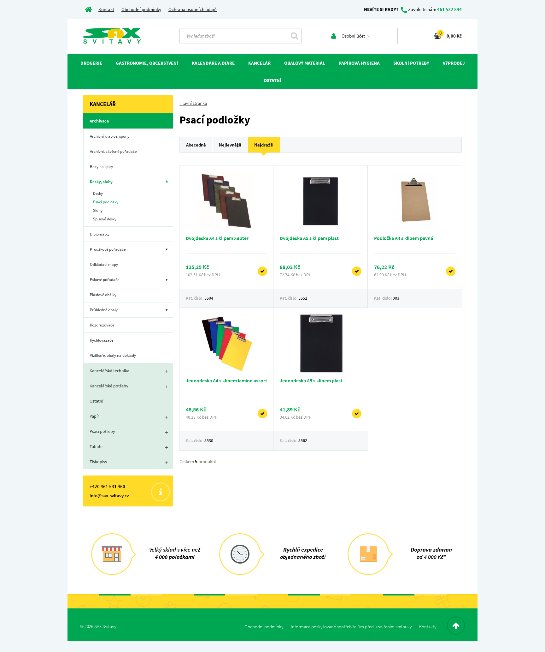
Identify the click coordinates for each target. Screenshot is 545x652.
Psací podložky (105, 202)
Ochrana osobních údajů (192, 9)
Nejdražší (263, 145)
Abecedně (196, 145)
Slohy (98, 210)
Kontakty (428, 627)
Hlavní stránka (193, 103)
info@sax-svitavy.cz (109, 496)
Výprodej (454, 63)
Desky (98, 193)
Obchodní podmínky (141, 9)
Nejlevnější (230, 145)
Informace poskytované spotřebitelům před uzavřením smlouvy (351, 627)
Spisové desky (104, 219)
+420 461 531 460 (107, 486)
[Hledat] (294, 36)
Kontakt (106, 9)
